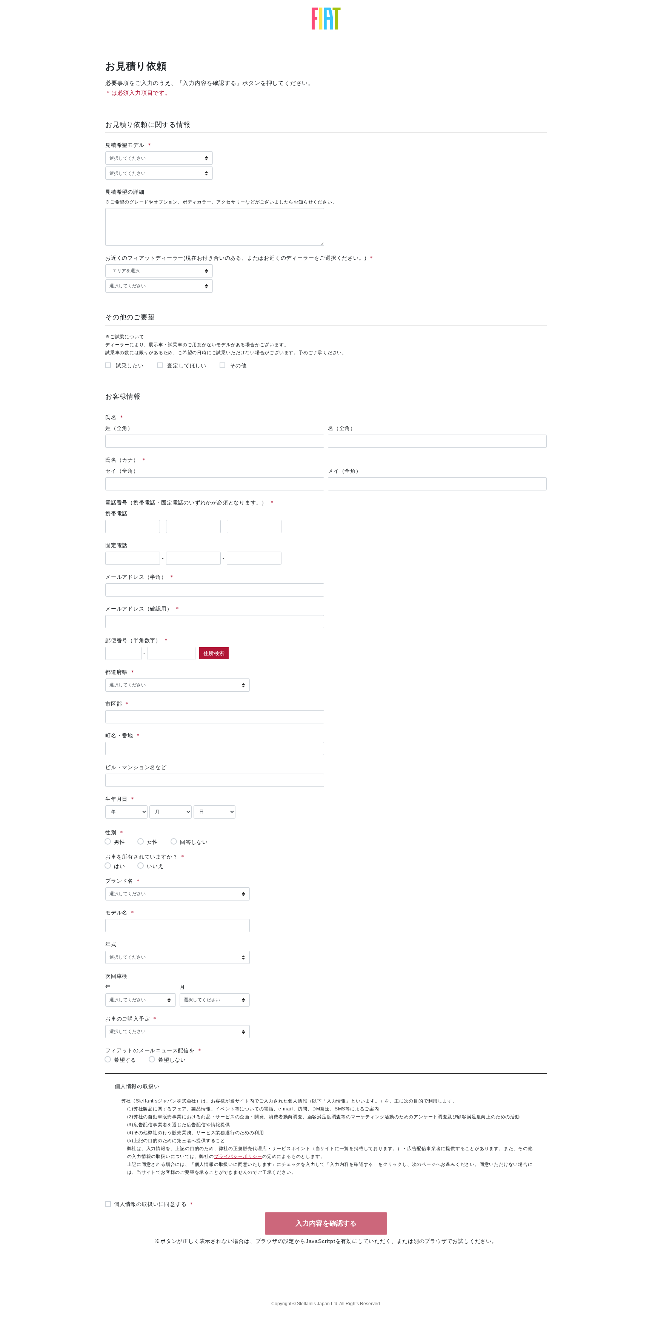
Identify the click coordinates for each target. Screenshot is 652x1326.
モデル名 (116, 913)
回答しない (194, 842)
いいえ (155, 866)
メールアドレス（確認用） (138, 609)
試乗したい (129, 365)
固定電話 (116, 545)
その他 (237, 365)
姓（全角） (119, 428)
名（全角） (342, 428)
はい (119, 866)
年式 (111, 944)
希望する (125, 1059)
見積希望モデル (125, 145)
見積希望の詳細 (125, 192)
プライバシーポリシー (238, 1156)
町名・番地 (119, 735)
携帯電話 (116, 513)
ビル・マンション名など (136, 767)
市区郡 (113, 704)
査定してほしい (186, 365)
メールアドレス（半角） (136, 577)
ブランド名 (119, 881)
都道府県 (116, 672)
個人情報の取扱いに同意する (150, 1204)
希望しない (172, 1059)
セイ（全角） (122, 471)
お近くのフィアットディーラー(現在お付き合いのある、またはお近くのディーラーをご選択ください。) (235, 258)
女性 (152, 842)
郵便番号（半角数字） (133, 640)
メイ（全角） (344, 471)
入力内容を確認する (326, 1223)
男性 (119, 842)
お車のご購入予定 (127, 1019)
